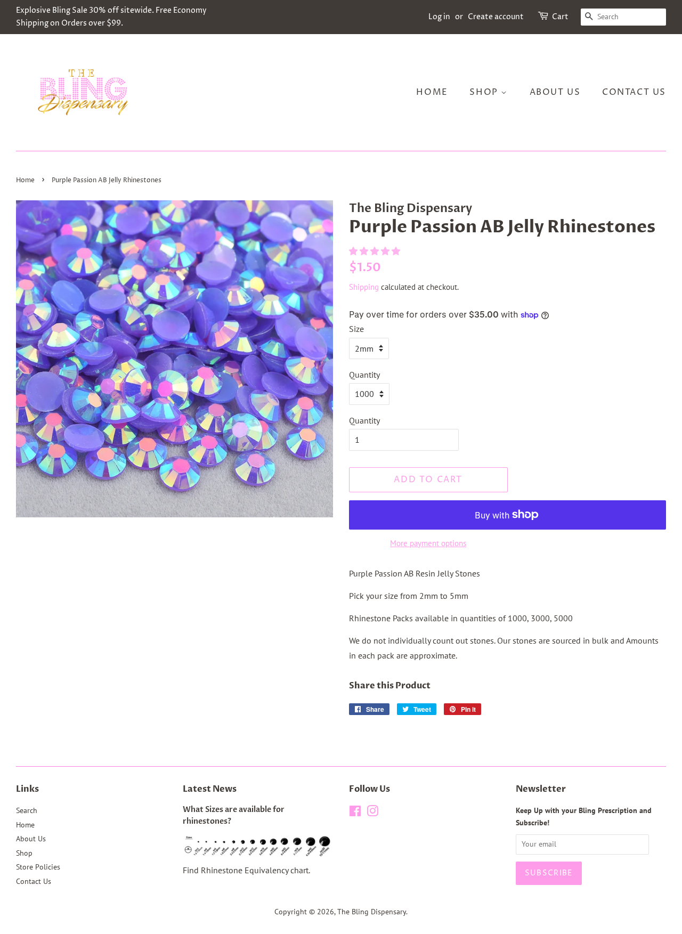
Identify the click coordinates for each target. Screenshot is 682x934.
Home (432, 92)
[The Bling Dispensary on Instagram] (372, 813)
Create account (496, 17)
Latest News (210, 789)
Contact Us (634, 92)
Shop (485, 92)
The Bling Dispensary (371, 911)
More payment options (428, 543)
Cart (560, 17)
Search (26, 810)
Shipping (364, 287)
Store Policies (38, 867)
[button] (375, 251)
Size (356, 328)
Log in (439, 17)
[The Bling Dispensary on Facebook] (355, 813)
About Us (555, 92)
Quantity (364, 374)
